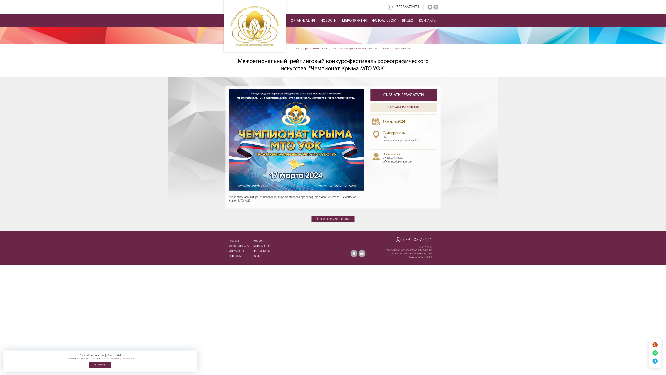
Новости (328, 21)
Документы (236, 250)
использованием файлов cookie (119, 358)
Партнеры (235, 255)
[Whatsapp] (655, 352)
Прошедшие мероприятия (316, 48)
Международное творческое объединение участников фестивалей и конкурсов (255, 26)
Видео (407, 21)
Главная (234, 240)
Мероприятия (261, 245)
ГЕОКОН (428, 257)
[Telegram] (655, 361)
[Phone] (655, 344)
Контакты (427, 21)
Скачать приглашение (403, 107)
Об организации (239, 245)
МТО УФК (295, 48)
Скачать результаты (403, 95)
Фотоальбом (384, 21)
